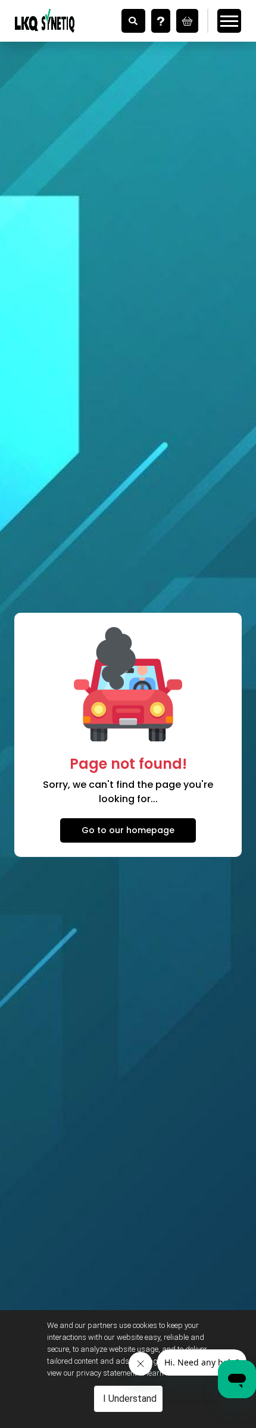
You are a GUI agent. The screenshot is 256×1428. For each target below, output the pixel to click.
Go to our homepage (128, 830)
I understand (130, 1398)
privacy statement (106, 1372)
